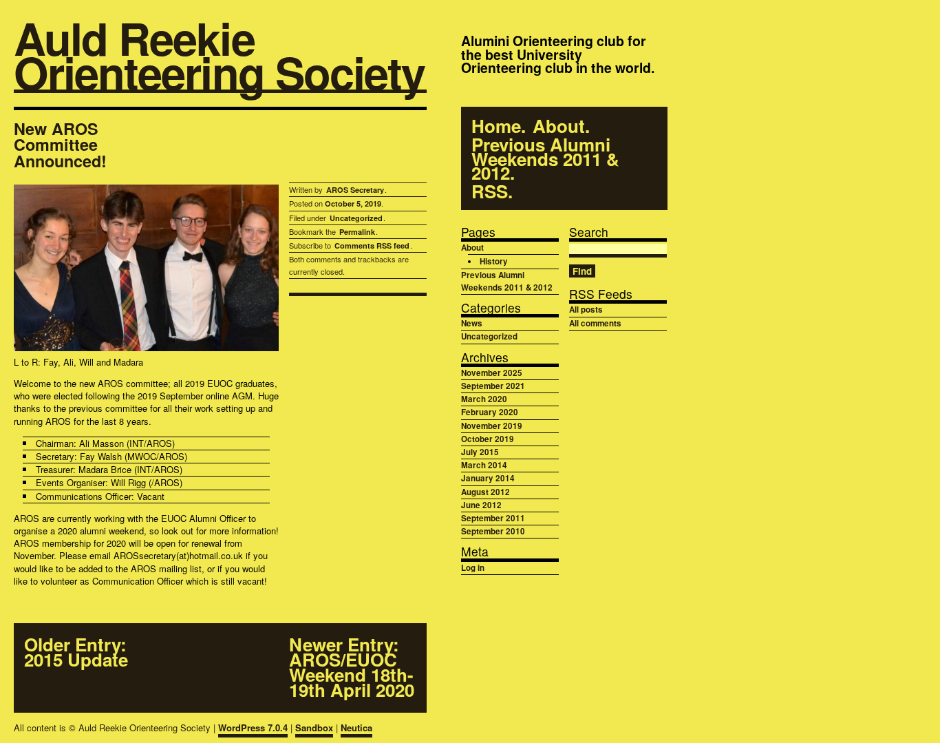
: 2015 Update (76, 652)
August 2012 (485, 492)
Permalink (357, 232)
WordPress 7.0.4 (253, 727)
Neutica (356, 727)
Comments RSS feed (371, 245)
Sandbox (314, 727)
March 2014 (484, 465)
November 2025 (491, 373)
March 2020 (484, 399)
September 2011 (493, 518)
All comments (595, 323)
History (494, 261)
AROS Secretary (355, 190)
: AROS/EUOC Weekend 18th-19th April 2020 (351, 667)
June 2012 (481, 505)
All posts (586, 309)
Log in (472, 568)
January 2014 (488, 478)
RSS (489, 191)
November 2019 (491, 426)
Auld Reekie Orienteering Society (219, 57)
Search (588, 231)
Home (496, 126)
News (471, 323)
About (559, 126)
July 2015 (480, 452)
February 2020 (489, 412)
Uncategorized (356, 218)
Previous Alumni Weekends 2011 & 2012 (545, 159)
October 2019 (487, 439)
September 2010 (493, 531)
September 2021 (493, 386)
